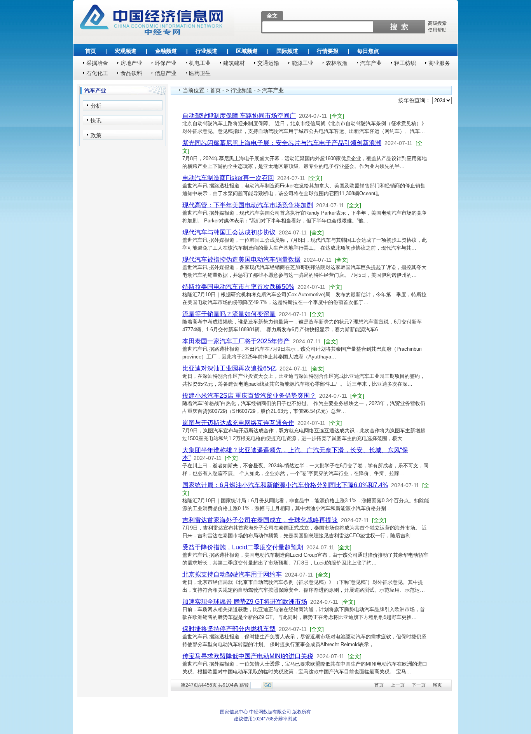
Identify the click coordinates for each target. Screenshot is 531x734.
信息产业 (165, 73)
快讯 (96, 120)
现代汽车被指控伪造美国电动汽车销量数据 (241, 259)
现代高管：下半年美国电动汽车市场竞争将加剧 (247, 205)
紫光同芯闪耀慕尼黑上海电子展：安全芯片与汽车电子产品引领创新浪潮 (281, 143)
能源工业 (302, 63)
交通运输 (268, 63)
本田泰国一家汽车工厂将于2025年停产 (236, 341)
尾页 (437, 685)
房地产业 (131, 63)
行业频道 (206, 51)
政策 (96, 135)
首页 (90, 51)
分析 (96, 106)
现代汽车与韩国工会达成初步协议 (229, 232)
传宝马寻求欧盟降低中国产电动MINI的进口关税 (247, 656)
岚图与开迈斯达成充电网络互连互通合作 (238, 422)
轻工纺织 (405, 63)
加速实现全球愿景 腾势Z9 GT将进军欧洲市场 (244, 601)
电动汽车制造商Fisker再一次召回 (228, 178)
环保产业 (165, 63)
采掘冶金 (97, 63)
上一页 (398, 685)
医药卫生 (200, 73)
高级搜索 (437, 23)
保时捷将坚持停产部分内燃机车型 (229, 629)
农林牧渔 (337, 63)
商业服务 (439, 63)
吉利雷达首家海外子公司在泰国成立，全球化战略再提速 (260, 520)
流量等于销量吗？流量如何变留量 (229, 314)
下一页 (419, 685)
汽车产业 (371, 63)
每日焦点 (368, 51)
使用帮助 (437, 30)
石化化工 (97, 73)
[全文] (337, 116)
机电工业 (200, 63)
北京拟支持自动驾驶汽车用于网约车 (232, 574)
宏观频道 (125, 51)
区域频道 (247, 51)
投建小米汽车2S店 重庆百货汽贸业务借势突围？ (249, 395)
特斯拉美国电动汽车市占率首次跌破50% (238, 286)
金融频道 (166, 51)
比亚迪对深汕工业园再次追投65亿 (229, 368)
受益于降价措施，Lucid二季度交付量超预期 (242, 547)
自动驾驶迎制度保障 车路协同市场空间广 (239, 115)
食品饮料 (131, 73)
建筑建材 (234, 63)
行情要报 (328, 51)
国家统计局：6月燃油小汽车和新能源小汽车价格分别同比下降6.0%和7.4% (285, 485)
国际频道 (287, 51)
